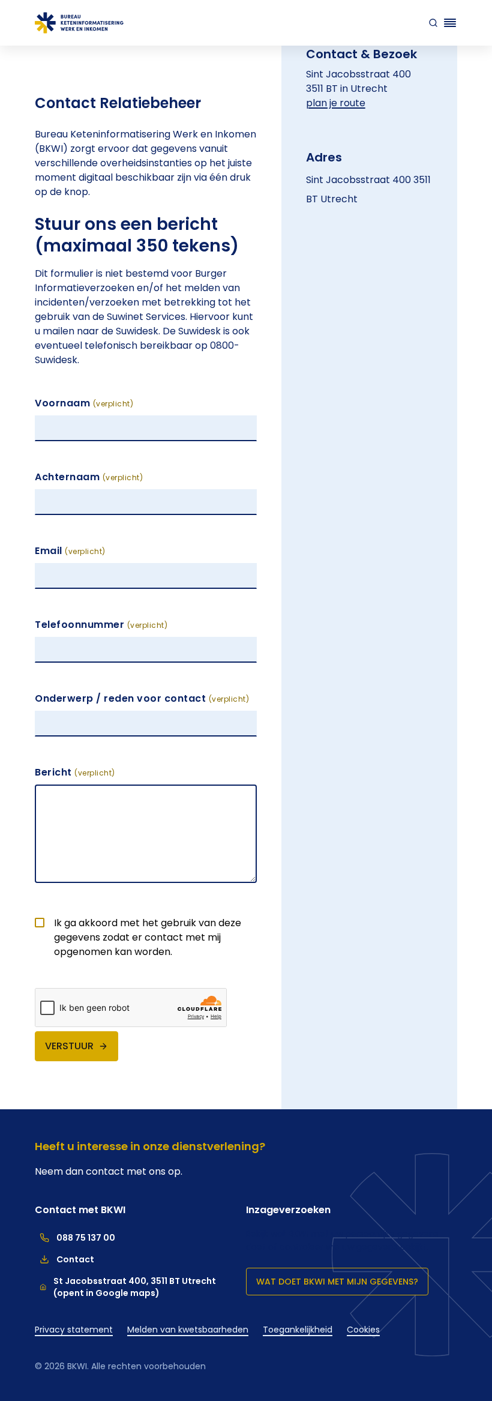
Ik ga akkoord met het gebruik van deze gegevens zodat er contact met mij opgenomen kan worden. (147, 937)
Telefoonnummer (101, 624)
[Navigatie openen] (450, 23)
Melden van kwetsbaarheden (187, 1330)
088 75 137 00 (75, 1238)
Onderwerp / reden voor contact (142, 698)
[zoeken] (431, 23)
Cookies (363, 1330)
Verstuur (69, 1046)
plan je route (335, 103)
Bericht (75, 772)
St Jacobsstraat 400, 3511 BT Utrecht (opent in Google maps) (134, 1287)
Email (70, 551)
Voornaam (84, 403)
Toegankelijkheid (297, 1330)
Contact (64, 1259)
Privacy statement (74, 1330)
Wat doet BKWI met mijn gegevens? (337, 1282)
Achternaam (89, 477)
